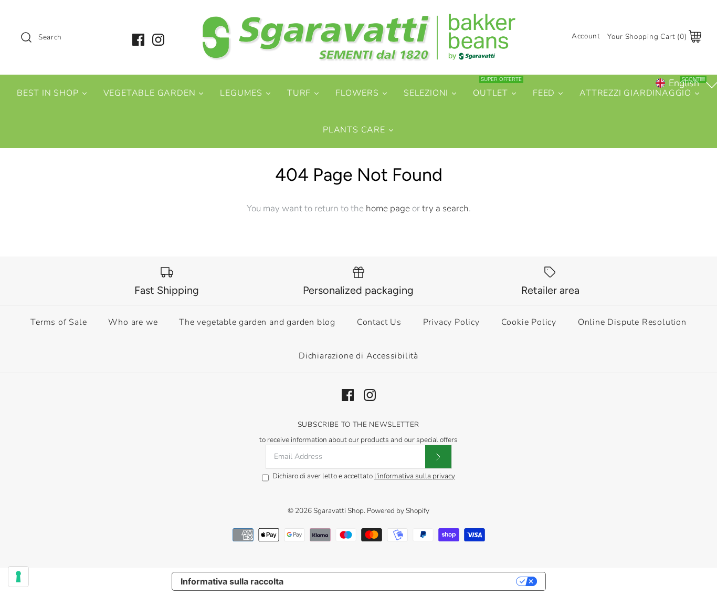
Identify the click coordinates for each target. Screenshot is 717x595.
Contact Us (379, 322)
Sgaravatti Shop (338, 511)
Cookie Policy (528, 322)
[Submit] (438, 456)
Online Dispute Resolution (632, 322)
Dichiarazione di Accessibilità (358, 356)
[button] (685, 83)
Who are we (132, 322)
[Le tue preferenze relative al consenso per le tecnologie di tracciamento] (18, 577)
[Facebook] (138, 40)
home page (388, 208)
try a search (445, 208)
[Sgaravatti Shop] (358, 18)
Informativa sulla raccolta (232, 581)
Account (586, 36)
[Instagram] (158, 40)
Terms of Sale (58, 322)
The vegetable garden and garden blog (257, 322)
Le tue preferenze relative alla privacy (405, 581)
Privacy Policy (451, 322)
